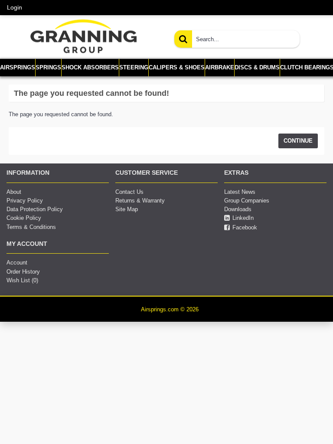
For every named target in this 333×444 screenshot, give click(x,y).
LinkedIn (243, 218)
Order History (23, 271)
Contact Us (129, 192)
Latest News (239, 192)
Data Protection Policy (35, 209)
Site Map (126, 209)
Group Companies (246, 200)
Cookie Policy (24, 218)
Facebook (244, 227)
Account (17, 262)
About (14, 192)
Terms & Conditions (31, 227)
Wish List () (22, 280)
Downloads (237, 209)
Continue (298, 140)
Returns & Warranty (140, 200)
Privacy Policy (25, 200)
